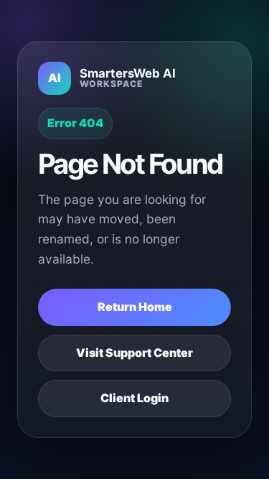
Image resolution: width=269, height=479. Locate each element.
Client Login (134, 398)
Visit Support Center (134, 352)
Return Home (135, 306)
